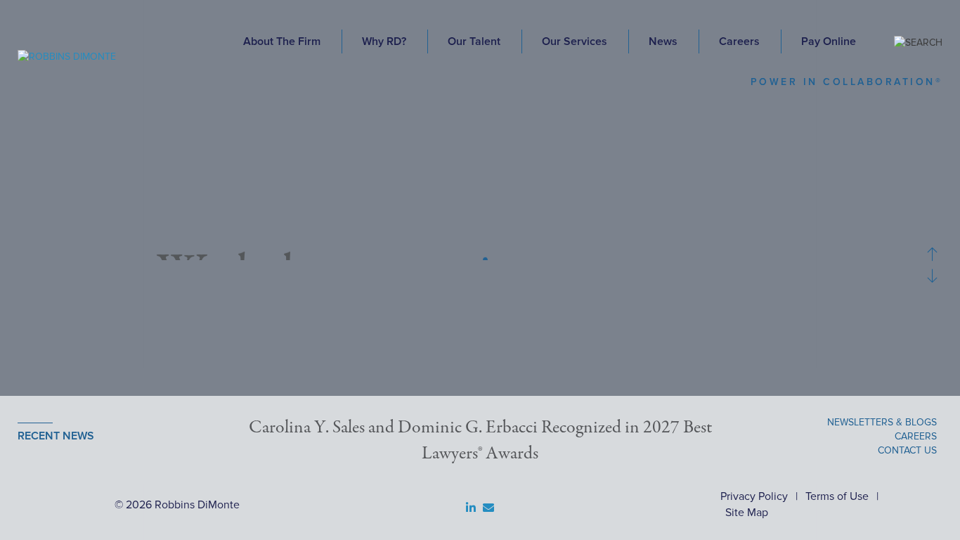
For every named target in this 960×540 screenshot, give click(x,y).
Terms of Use (837, 496)
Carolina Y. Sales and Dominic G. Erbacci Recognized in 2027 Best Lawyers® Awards (480, 441)
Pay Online (828, 41)
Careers (739, 41)
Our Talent (474, 41)
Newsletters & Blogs (882, 422)
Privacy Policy (754, 496)
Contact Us (907, 450)
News (663, 41)
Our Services (574, 41)
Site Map (746, 513)
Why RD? (384, 41)
